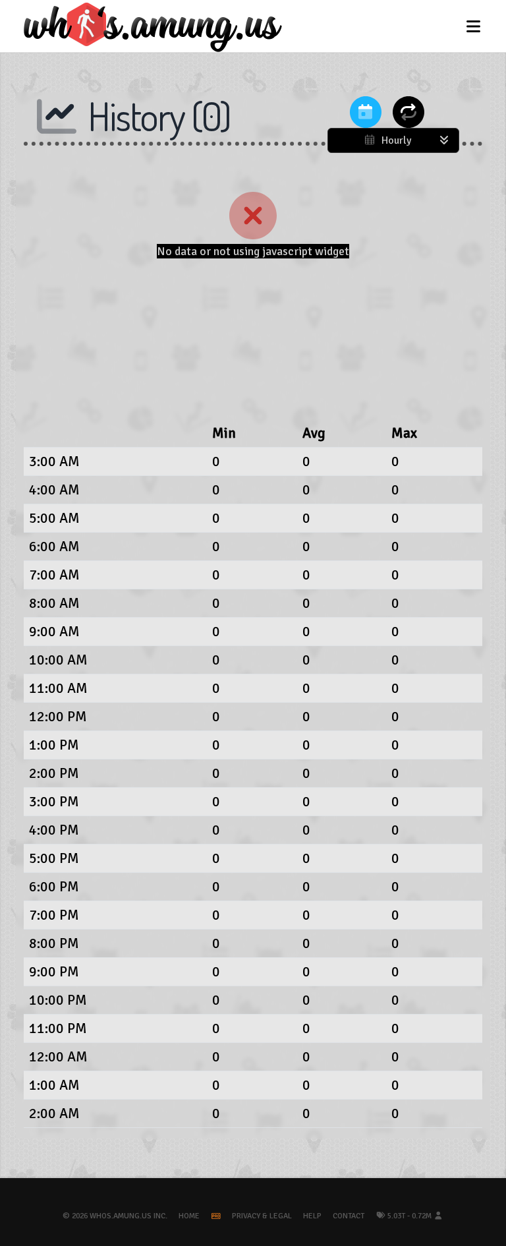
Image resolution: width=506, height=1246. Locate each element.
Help (312, 1216)
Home (189, 1216)
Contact (348, 1216)
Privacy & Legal (262, 1216)
